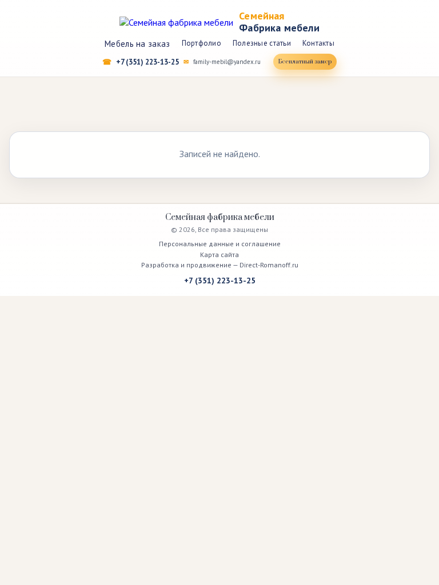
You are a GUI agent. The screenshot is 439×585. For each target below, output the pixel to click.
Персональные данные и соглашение (220, 243)
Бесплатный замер (305, 62)
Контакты (318, 43)
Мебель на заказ (137, 43)
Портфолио (201, 43)
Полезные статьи (262, 43)
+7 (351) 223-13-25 (147, 62)
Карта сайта (219, 254)
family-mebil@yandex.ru (227, 62)
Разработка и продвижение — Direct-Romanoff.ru (219, 265)
